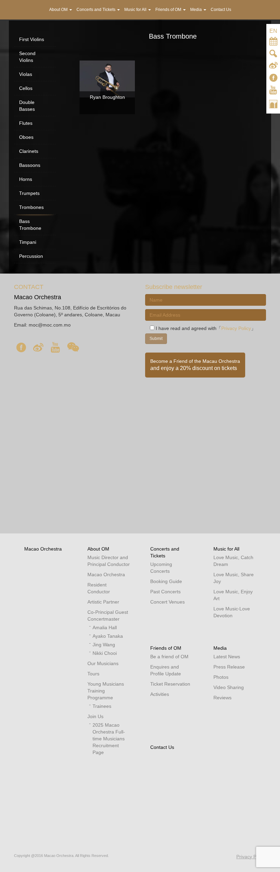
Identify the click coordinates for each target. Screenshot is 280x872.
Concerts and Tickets (96, 9)
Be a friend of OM (169, 656)
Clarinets (28, 151)
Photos (220, 677)
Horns (25, 179)
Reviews (222, 697)
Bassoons (29, 165)
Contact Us (162, 747)
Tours (93, 673)
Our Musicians (102, 663)
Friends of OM (165, 648)
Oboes (26, 137)
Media (220, 648)
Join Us (95, 716)
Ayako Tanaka (108, 636)
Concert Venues (167, 602)
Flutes (25, 123)
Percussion (31, 256)
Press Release (229, 667)
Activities (159, 694)
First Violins (31, 39)
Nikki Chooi (105, 653)
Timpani (27, 242)
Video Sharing (228, 687)
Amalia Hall (105, 627)
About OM (98, 549)
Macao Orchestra (43, 549)
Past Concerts (165, 591)
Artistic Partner (103, 602)
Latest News (226, 656)
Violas (25, 74)
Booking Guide (166, 581)
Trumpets (29, 193)
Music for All (226, 549)
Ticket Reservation (170, 684)
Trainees (102, 706)
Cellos (25, 88)
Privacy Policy (236, 328)
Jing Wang (104, 644)
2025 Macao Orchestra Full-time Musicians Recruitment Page (109, 738)
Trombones (31, 207)
